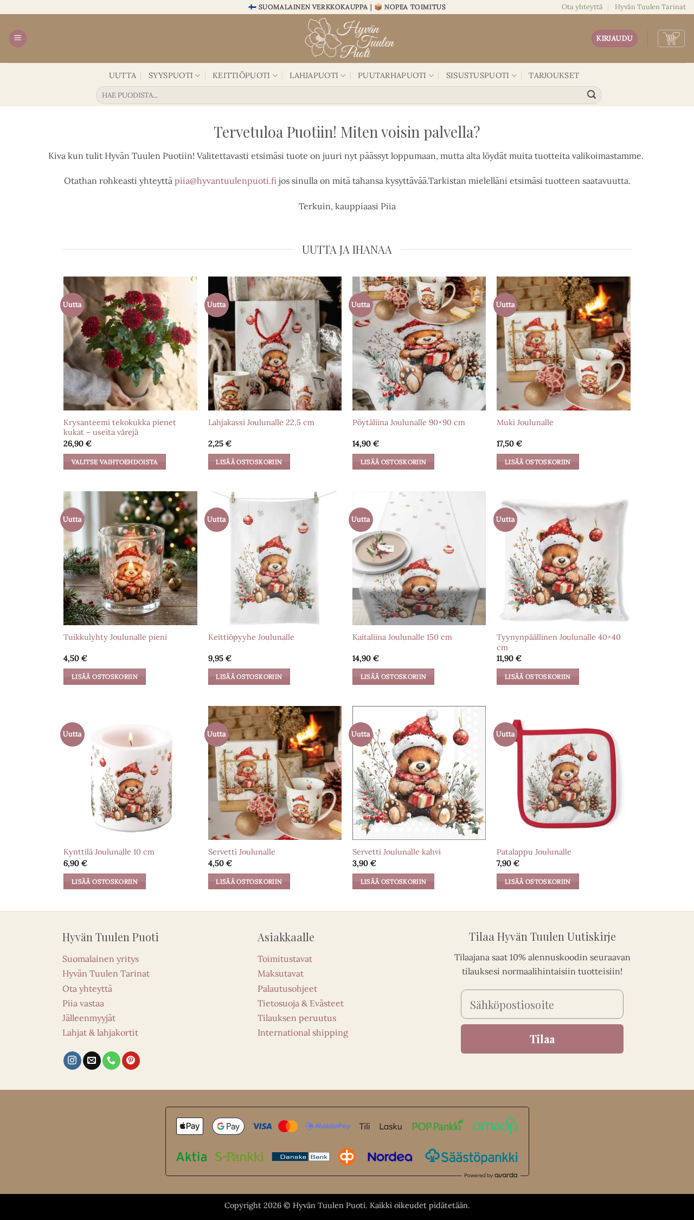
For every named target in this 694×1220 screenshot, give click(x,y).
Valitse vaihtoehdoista (115, 462)
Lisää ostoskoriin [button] (249, 462)
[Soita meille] (111, 1060)
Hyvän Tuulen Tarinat (650, 6)
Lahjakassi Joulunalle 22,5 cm (261, 422)
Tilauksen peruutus (297, 1017)
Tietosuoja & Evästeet (301, 1003)
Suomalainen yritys (100, 958)
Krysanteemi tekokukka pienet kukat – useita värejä (119, 428)
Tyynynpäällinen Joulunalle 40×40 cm (559, 642)
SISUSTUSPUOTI (478, 75)
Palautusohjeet (287, 988)
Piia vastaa (83, 1003)
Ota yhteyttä (582, 6)
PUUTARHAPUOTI (392, 75)
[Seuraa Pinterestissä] (131, 1060)
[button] (18, 39)
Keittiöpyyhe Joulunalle (251, 637)
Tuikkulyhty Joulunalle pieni (115, 637)
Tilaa (542, 1038)
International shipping (303, 1032)
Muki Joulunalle (525, 422)
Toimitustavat (285, 958)
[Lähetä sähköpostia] (92, 1060)
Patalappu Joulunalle (534, 852)
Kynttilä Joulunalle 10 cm (109, 852)
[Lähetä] (592, 95)
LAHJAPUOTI (314, 75)
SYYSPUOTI (171, 75)
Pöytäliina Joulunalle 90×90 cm (408, 422)
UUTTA (122, 75)
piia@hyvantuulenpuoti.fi (226, 180)
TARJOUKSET (554, 75)
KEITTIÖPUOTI (241, 75)
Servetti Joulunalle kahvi (396, 852)
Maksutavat (281, 973)
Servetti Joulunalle (241, 852)
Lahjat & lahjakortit (100, 1032)
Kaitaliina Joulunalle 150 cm (402, 637)
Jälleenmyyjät (88, 1017)
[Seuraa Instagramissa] (72, 1060)
